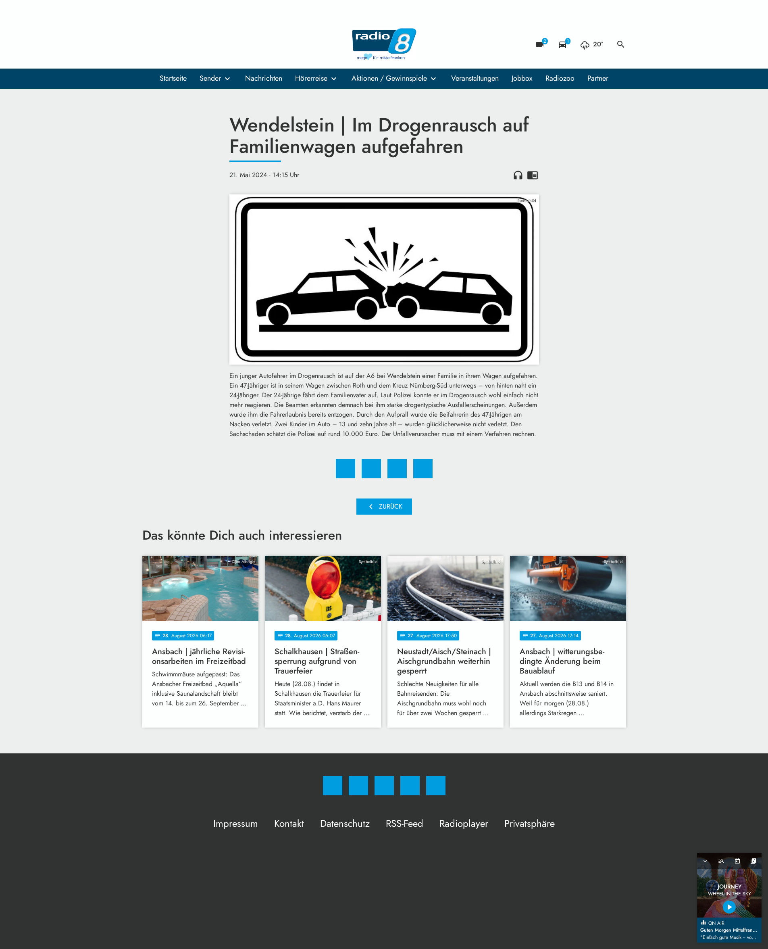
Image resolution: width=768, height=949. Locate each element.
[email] (215, 44)
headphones (518, 175)
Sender (210, 78)
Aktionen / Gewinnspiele (389, 78)
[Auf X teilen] (371, 468)
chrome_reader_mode (532, 175)
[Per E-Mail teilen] (423, 468)
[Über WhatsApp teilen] (397, 468)
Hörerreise (311, 78)
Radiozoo (559, 78)
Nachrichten (263, 78)
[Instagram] (166, 44)
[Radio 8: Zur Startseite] (384, 44)
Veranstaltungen (475, 78)
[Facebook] (150, 44)
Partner (597, 78)
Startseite (173, 78)
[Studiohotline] (199, 44)
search (621, 44)
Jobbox (522, 78)
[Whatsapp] (183, 44)
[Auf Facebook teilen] (345, 468)
